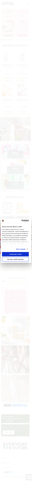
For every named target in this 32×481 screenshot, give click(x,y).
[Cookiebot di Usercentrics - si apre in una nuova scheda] (22, 221)
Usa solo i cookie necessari (15, 259)
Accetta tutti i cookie (15, 254)
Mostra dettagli (20, 249)
